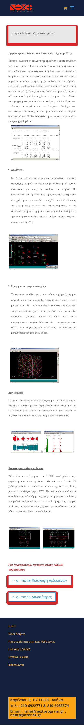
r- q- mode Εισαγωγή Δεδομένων (39, 580)
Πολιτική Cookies (19, 649)
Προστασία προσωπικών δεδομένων (31, 641)
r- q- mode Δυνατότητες (32, 596)
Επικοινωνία (16, 664)
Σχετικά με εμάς (18, 657)
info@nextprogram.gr (44, 711)
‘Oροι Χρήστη (16, 634)
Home (12, 626)
